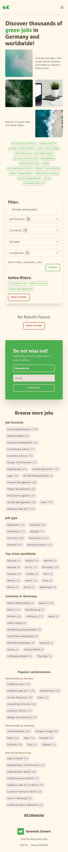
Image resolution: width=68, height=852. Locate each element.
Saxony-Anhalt (33, 649)
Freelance (37, 524)
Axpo (29, 737)
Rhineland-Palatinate (20, 642)
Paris (47, 573)
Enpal (12, 737)
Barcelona (50, 567)
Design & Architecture (26, 158)
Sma (32, 744)
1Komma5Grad (18, 731)
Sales (47, 178)
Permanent (39, 538)
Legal (46, 163)
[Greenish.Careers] (6, 7)
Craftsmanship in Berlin (23, 778)
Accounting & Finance (24, 143)
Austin (31, 580)
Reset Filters (19, 297)
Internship (16, 531)
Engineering (47, 158)
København (48, 587)
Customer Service (43, 153)
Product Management (48, 168)
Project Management (21, 173)
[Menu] (62, 7)
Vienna (13, 580)
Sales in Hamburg (19, 798)
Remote (14, 544)
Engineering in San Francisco (25, 765)
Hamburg (34, 616)
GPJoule (49, 744)
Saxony (13, 649)
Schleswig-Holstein (19, 656)
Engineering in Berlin (21, 771)
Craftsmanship (23, 153)
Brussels (13, 560)
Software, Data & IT (34, 183)
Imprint (24, 845)
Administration (47, 143)
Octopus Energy (46, 731)
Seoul (47, 580)
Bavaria (46, 603)
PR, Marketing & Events (20, 168)
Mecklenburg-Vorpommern (24, 629)
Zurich (31, 567)
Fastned (46, 737)
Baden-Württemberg (20, 603)
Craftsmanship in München (25, 804)
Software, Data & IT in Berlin (25, 784)
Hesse (53, 616)
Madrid (32, 560)
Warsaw (50, 560)
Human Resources (29, 163)
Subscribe (34, 388)
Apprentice (15, 524)
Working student (39, 544)
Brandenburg (34, 609)
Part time (15, 538)
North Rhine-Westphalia (22, 636)
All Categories (34, 815)
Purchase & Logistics (47, 173)
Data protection (39, 845)
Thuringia (44, 656)
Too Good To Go (17, 283)
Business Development (21, 148)
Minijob (37, 531)
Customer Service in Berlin (24, 791)
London (32, 573)
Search (53, 267)
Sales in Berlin (17, 758)
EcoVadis (14, 744)
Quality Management (29, 178)
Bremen (14, 616)
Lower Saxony (16, 622)
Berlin (13, 609)
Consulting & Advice (48, 148)
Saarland (46, 642)
